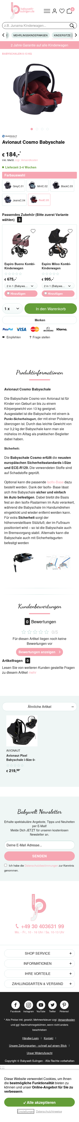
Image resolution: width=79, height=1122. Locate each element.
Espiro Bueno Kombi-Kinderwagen (19, 266)
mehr (32, 672)
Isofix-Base (55, 482)
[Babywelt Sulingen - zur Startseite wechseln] (23, 10)
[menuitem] (47, 11)
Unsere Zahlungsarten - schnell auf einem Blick (38, 1045)
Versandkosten (66, 1019)
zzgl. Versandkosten (26, 160)
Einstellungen (25, 1111)
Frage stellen (41, 337)
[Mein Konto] (54, 11)
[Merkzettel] (62, 11)
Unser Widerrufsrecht (39, 1053)
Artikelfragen (15, 660)
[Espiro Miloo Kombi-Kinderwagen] (58, 243)
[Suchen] (71, 25)
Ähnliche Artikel (39, 706)
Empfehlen (14, 337)
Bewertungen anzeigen (37, 651)
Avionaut (13, 750)
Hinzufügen (17, 293)
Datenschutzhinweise (49, 1111)
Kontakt (48, 1038)
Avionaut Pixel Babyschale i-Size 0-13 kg (20, 757)
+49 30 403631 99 (42, 926)
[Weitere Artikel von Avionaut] (9, 136)
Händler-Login (30, 1038)
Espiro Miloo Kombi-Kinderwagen (56, 266)
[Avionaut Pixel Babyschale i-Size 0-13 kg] (21, 731)
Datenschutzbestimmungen (41, 865)
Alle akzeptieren (41, 1102)
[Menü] (47, 11)
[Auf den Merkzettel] (33, 231)
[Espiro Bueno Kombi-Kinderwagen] (20, 243)
